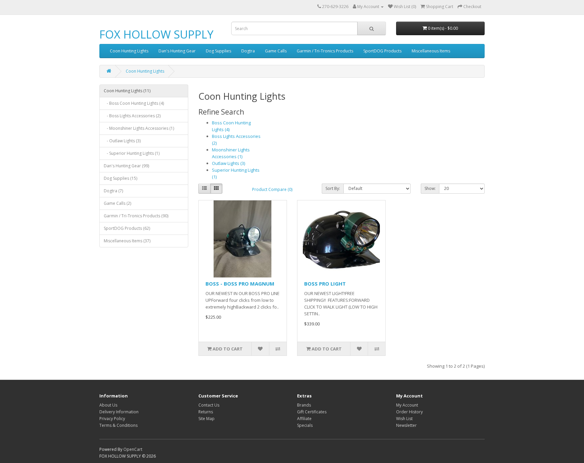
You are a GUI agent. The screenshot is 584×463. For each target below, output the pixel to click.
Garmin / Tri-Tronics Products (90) (136, 216)
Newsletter (406, 425)
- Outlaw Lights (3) (122, 141)
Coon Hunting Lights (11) (127, 91)
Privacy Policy (112, 418)
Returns (205, 412)
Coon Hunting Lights (129, 51)
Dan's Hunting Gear (177, 51)
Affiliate (304, 418)
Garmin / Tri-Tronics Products (325, 51)
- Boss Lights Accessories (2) (132, 116)
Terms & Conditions (118, 425)
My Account (407, 405)
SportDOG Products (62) (127, 228)
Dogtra (248, 51)
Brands (304, 405)
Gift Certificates (311, 412)
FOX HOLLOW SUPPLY (156, 34)
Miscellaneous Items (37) (127, 241)
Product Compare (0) (272, 189)
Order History (409, 412)
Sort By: (332, 188)
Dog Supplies (218, 51)
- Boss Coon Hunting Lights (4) (134, 103)
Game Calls (276, 51)
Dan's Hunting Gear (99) (126, 166)
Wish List (404, 418)
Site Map (206, 418)
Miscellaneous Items (431, 51)
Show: (430, 188)
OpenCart (132, 449)
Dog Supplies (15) (120, 178)
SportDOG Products (382, 51)
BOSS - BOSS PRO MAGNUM (239, 283)
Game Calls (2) (117, 203)
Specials (305, 425)
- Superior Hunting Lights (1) (132, 153)
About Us (108, 405)
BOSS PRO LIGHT (325, 283)
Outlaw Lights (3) (228, 163)
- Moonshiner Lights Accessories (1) (139, 128)
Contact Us (208, 405)
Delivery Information (119, 412)
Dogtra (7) (113, 191)
